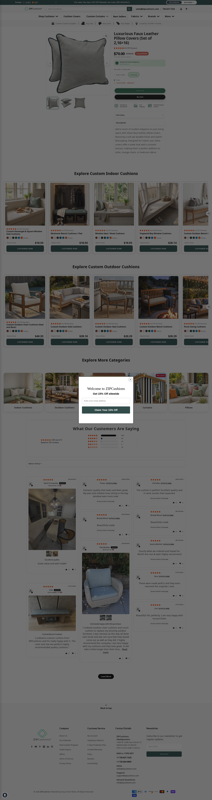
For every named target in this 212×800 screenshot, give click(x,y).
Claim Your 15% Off (106, 410)
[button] (5, 795)
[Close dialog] (130, 379)
